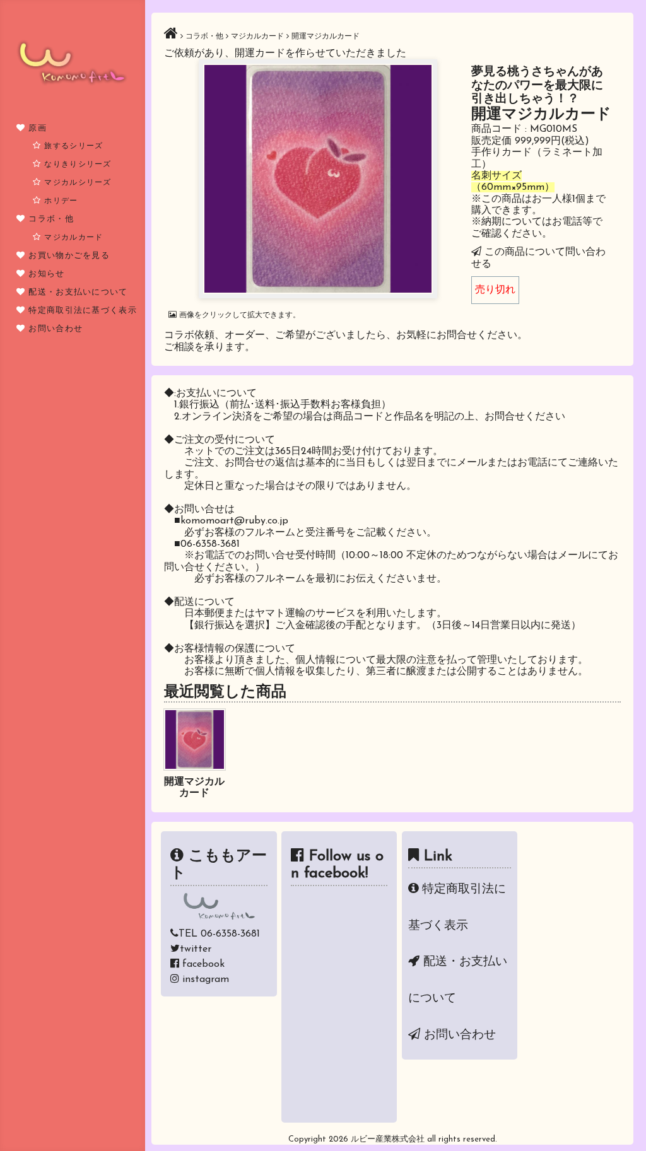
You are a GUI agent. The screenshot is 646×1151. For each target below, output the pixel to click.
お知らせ (46, 274)
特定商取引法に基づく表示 (82, 311)
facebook (203, 964)
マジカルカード (73, 238)
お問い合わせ (55, 329)
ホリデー (61, 201)
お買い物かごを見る (69, 256)
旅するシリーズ (73, 146)
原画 (37, 128)
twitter (195, 949)
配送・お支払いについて (77, 292)
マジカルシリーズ (77, 183)
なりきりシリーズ (77, 164)
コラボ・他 (51, 219)
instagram (205, 979)
